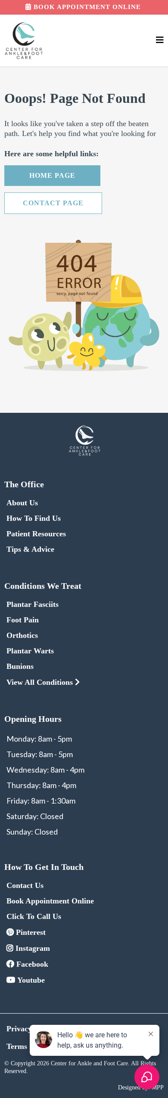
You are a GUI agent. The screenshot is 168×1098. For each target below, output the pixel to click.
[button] (160, 41)
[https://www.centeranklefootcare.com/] (23, 40)
